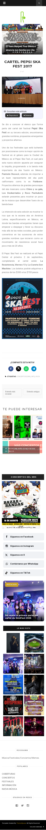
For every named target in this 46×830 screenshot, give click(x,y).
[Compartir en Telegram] (33, 368)
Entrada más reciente (10, 392)
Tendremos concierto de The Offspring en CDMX (12, 710)
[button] (13, 52)
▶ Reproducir (12, 115)
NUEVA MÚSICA (9, 789)
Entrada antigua (33, 391)
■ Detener (28, 115)
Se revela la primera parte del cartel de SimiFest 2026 (11, 668)
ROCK (38, 376)
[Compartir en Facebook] (10, 368)
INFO (33, 376)
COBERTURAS (8, 774)
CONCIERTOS (8, 777)
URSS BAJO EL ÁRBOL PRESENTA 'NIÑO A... (20, 450)
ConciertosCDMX (24, 376)
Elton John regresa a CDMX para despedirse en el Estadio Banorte (33, 731)
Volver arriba (36, 827)
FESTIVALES (8, 781)
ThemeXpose (21, 823)
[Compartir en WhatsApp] (26, 368)
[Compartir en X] (18, 368)
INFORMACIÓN (9, 785)
